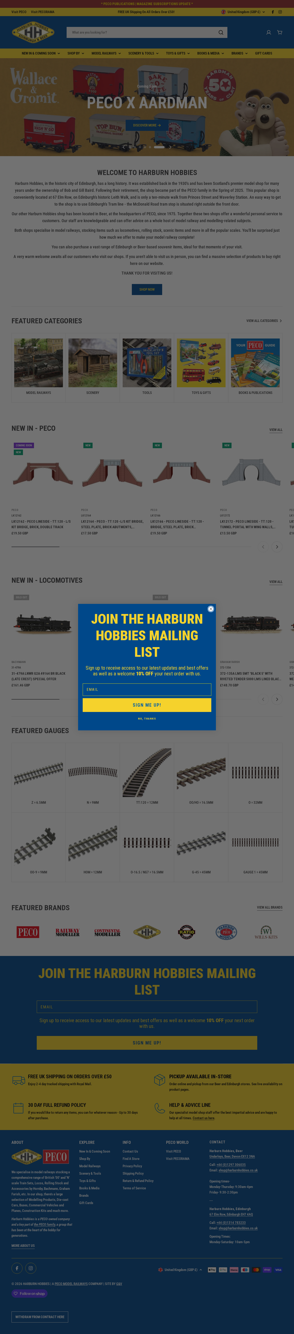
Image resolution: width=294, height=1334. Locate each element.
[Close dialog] (211, 609)
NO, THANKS (147, 718)
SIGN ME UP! (147, 705)
